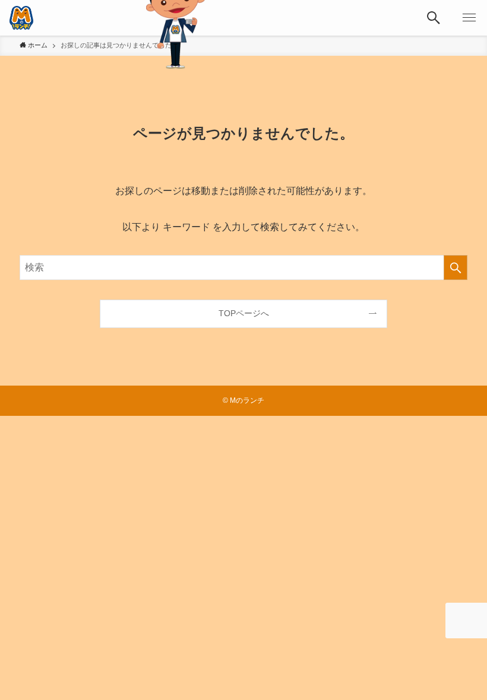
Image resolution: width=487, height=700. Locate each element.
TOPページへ (244, 313)
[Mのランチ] (21, 18)
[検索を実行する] (455, 267)
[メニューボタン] (469, 18)
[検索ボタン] (433, 18)
